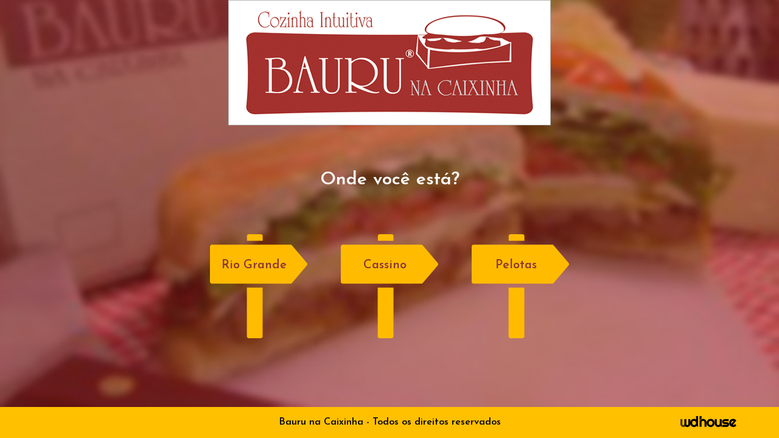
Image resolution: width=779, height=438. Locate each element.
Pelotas (516, 265)
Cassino (385, 265)
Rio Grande (254, 265)
